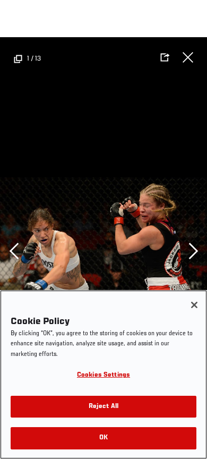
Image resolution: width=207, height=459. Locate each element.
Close (188, 57)
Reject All (103, 406)
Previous (14, 251)
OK (103, 438)
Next (193, 251)
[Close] (194, 305)
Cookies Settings (103, 375)
